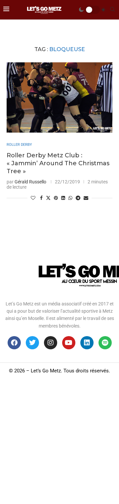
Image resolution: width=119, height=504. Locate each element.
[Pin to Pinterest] (56, 198)
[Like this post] (33, 198)
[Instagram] (50, 342)
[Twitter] (32, 342)
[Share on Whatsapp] (70, 198)
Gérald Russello (30, 181)
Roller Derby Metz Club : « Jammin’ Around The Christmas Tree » (58, 163)
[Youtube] (68, 342)
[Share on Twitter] (48, 198)
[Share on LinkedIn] (63, 198)
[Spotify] (105, 342)
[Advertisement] (59, 441)
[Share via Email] (86, 198)
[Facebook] (14, 342)
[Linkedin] (87, 342)
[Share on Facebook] (41, 198)
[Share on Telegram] (78, 198)
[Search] (112, 9)
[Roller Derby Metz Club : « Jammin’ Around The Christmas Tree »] (59, 97)
